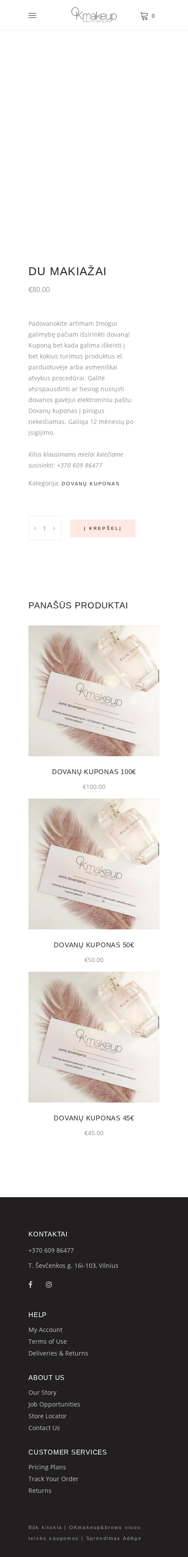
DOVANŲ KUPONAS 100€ (94, 771)
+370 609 (42, 1250)
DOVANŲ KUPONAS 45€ (94, 1118)
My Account (45, 1329)
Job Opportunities (54, 1404)
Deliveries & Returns (58, 1353)
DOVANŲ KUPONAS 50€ (94, 945)
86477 (65, 1250)
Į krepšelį (103, 528)
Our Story (42, 1392)
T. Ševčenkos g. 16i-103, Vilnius (73, 1265)
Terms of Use (47, 1341)
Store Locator (47, 1416)
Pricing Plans (47, 1467)
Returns (40, 1490)
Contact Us (44, 1428)
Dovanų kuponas (91, 483)
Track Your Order (53, 1479)
